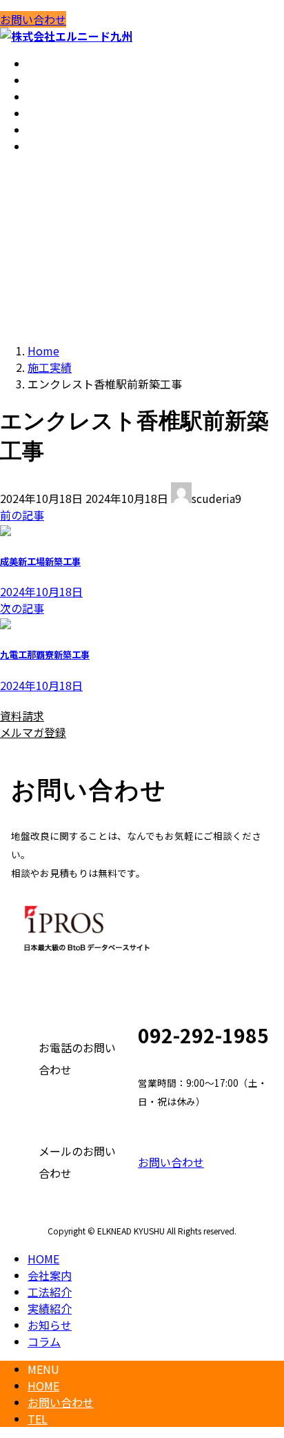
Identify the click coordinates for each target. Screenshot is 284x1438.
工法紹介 (50, 1291)
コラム (44, 1341)
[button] (67, 715)
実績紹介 (50, 1308)
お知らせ (50, 1325)
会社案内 (50, 1275)
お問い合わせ (33, 19)
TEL (38, 1418)
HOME (43, 1258)
